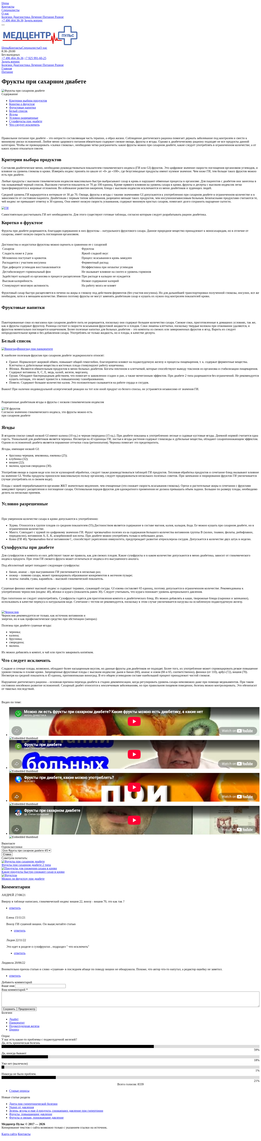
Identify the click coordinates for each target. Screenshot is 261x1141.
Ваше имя (8, 985)
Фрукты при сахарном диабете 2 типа (26, 865)
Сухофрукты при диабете (25, 121)
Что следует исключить (24, 124)
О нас (43, 47)
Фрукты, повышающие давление (30, 1114)
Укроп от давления (21, 1107)
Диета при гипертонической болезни (33, 1103)
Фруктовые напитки (22, 107)
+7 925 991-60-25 (35, 58)
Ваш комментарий (15, 989)
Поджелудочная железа (24, 1026)
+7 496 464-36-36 (13, 20)
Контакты (15, 47)
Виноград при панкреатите (35, 348)
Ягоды (13, 114)
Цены (5, 47)
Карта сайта (9, 1134)
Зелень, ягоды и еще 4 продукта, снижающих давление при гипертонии (56, 1110)
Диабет (14, 1019)
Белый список (18, 111)
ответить (15, 908)
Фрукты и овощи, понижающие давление (36, 1117)
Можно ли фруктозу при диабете (23, 878)
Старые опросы (19, 1090)
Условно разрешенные (23, 117)
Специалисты (31, 47)
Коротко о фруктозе (22, 104)
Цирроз (14, 1029)
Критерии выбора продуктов (28, 100)
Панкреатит (17, 1022)
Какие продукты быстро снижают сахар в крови (33, 871)
